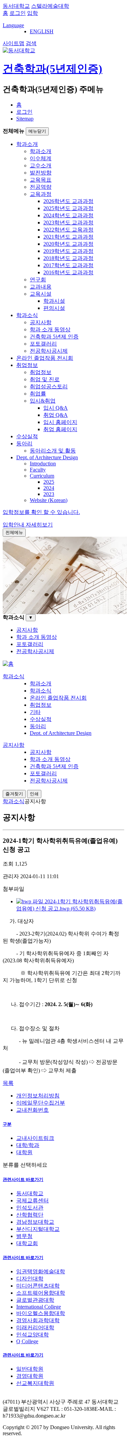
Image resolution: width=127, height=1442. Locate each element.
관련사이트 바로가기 (23, 1179)
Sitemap (25, 119)
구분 (7, 1124)
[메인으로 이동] (8, 664)
